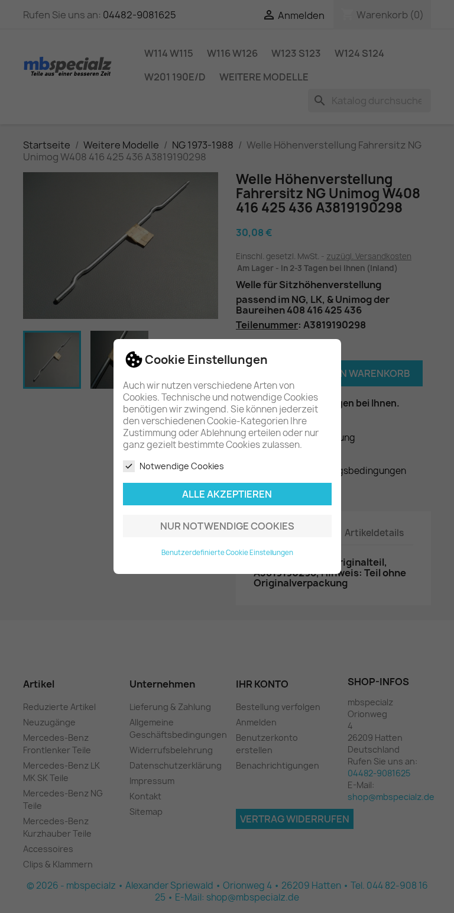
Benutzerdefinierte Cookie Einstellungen (227, 552)
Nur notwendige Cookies (227, 526)
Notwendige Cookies (182, 466)
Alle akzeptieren (227, 494)
